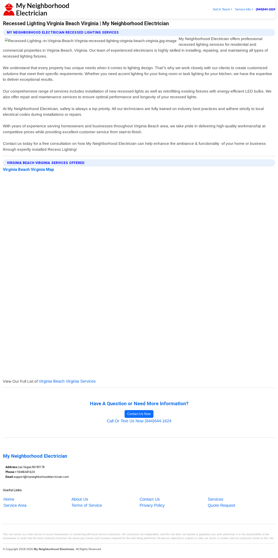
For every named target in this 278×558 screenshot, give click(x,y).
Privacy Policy (152, 505)
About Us (79, 499)
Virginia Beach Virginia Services (67, 381)
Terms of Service (86, 505)
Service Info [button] (243, 9)
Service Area (14, 505)
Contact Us (150, 499)
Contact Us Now (139, 414)
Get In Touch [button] (221, 9)
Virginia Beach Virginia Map (28, 169)
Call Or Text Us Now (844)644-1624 (139, 421)
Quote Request (221, 505)
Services (215, 499)
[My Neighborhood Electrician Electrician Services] (36, 9)
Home (8, 499)
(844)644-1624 (265, 9)
